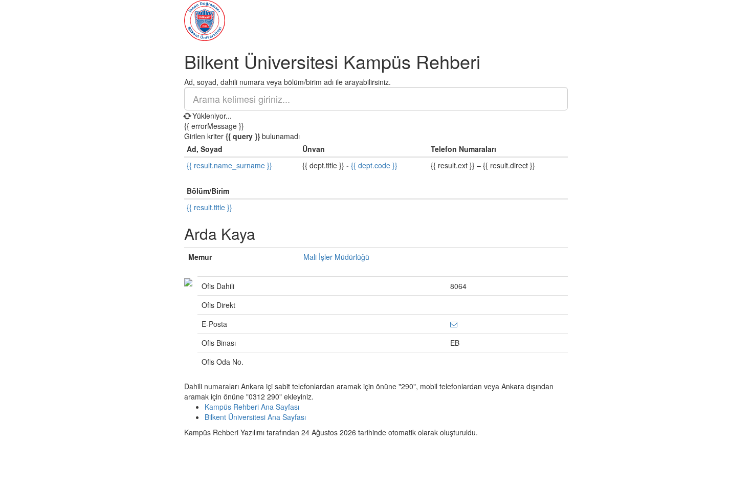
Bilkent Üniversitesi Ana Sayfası (255, 417)
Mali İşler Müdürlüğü (336, 257)
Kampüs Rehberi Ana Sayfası (252, 407)
